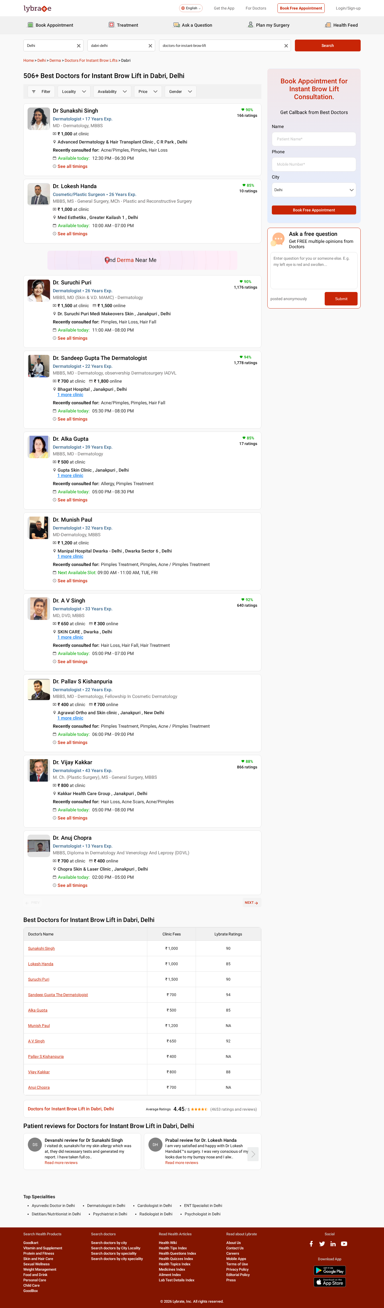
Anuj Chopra (39, 1087)
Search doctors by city (109, 1243)
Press (231, 1280)
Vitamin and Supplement (42, 1248)
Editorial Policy (238, 1275)
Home (28, 60)
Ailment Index (170, 1275)
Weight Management (39, 1269)
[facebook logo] (311, 1246)
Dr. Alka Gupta (71, 438)
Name (278, 126)
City (275, 177)
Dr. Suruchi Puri (72, 282)
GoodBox (30, 1291)
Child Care (31, 1285)
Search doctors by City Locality (115, 1248)
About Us (233, 1243)
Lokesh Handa (40, 964)
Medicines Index (172, 1269)
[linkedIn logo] (333, 1246)
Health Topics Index (175, 1264)
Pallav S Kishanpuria (46, 1056)
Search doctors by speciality (113, 1253)
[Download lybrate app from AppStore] (329, 1286)
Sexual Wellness (36, 1264)
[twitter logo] (322, 1246)
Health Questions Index (177, 1253)
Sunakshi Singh (41, 948)
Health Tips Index (173, 1248)
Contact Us (235, 1248)
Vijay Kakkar (39, 1072)
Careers (232, 1253)
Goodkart (30, 1243)
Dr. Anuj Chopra (72, 837)
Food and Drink (35, 1275)
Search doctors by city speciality (117, 1259)
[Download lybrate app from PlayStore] (329, 1274)
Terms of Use (237, 1264)
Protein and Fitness (38, 1253)
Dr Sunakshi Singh (75, 110)
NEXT (249, 903)
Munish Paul (39, 1025)
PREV (35, 903)
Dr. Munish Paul (72, 519)
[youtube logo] (344, 1246)
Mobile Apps (236, 1259)
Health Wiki (168, 1243)
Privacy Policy (237, 1269)
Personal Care (34, 1280)
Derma (55, 60)
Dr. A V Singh (69, 600)
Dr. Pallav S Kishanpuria (82, 681)
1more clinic (70, 394)
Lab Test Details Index (177, 1280)
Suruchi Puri (38, 979)
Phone (278, 151)
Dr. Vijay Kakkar (72, 762)
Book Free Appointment (301, 8)
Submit (341, 298)
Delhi (41, 60)
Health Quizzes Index (176, 1259)
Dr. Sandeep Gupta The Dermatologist (100, 358)
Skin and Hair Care (38, 1259)
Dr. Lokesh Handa (75, 186)
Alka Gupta (38, 1010)
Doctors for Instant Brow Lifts (91, 60)
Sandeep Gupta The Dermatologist (58, 994)
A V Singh (36, 1041)
